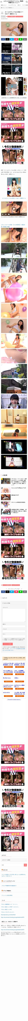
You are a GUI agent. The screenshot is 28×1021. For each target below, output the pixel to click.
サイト (4, 634)
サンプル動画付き (11, 16)
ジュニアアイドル (19, 16)
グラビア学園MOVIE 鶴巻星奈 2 (9, 885)
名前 (4, 624)
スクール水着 (8, 224)
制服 (8, 226)
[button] (3, 39)
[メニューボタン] (1, 2)
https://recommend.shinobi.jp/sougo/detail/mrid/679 (12, 917)
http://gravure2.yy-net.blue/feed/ (8, 914)
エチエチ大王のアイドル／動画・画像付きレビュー (14, 1)
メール (5, 629)
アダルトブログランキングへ (7, 912)
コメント (5, 607)
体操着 (4, 226)
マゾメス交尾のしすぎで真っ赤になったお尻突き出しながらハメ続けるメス (14, 875)
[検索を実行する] (25, 865)
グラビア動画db (7, 890)
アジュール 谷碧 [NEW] (7, 895)
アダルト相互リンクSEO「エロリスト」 (10, 907)
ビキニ (2, 224)
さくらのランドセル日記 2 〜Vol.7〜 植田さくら (14, 198)
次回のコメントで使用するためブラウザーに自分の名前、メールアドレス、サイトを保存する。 (14, 639)
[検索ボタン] (26, 2)
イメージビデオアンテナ (9, 881)
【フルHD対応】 (17, 224)
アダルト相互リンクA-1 (6, 909)
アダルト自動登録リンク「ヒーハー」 (9, 904)
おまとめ (5, 869)
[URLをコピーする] (25, 39)
